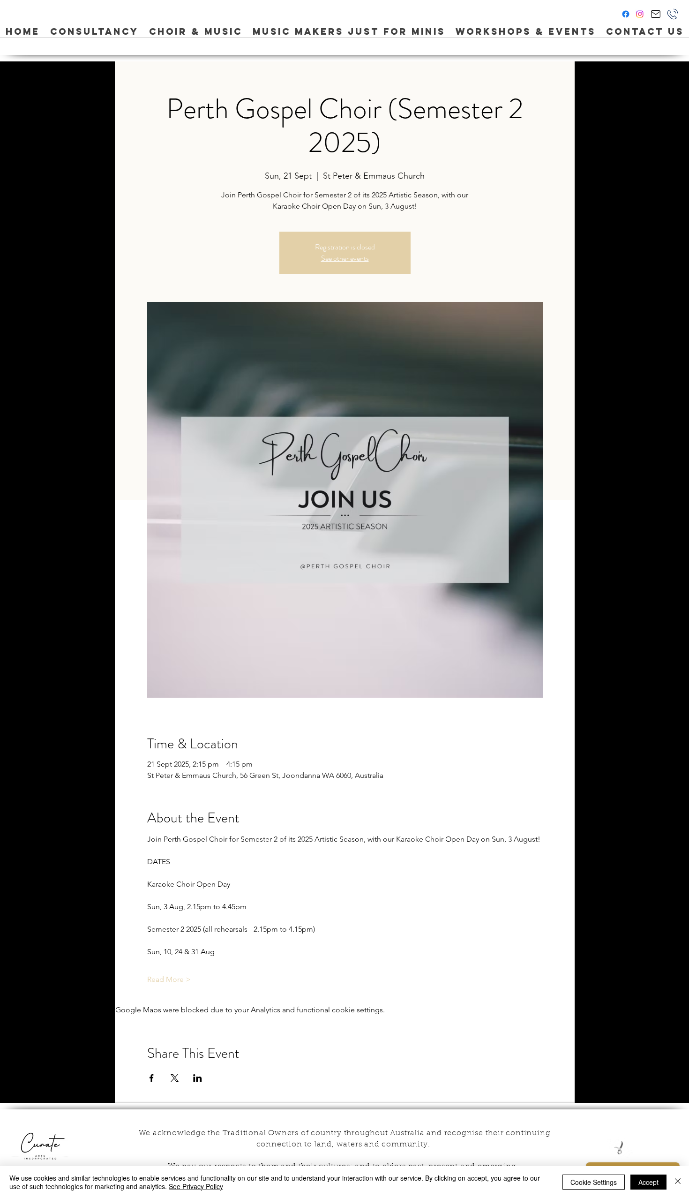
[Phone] (673, 14)
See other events (345, 258)
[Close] (677, 1182)
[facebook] (625, 14)
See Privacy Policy (196, 1186)
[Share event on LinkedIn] (197, 1078)
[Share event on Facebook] (151, 1078)
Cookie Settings (593, 1182)
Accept (648, 1182)
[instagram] (639, 14)
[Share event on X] (174, 1078)
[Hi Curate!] (655, 14)
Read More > (169, 979)
